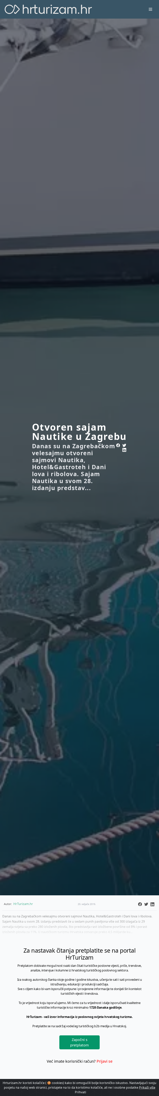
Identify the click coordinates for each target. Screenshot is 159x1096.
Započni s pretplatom (79, 1042)
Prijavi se (104, 1061)
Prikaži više (147, 1087)
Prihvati (80, 1092)
